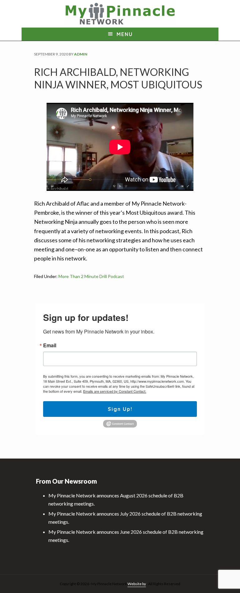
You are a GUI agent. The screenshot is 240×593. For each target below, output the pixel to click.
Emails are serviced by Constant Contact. (114, 391)
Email (49, 345)
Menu (125, 34)
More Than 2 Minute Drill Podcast (91, 276)
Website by (137, 583)
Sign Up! (120, 409)
